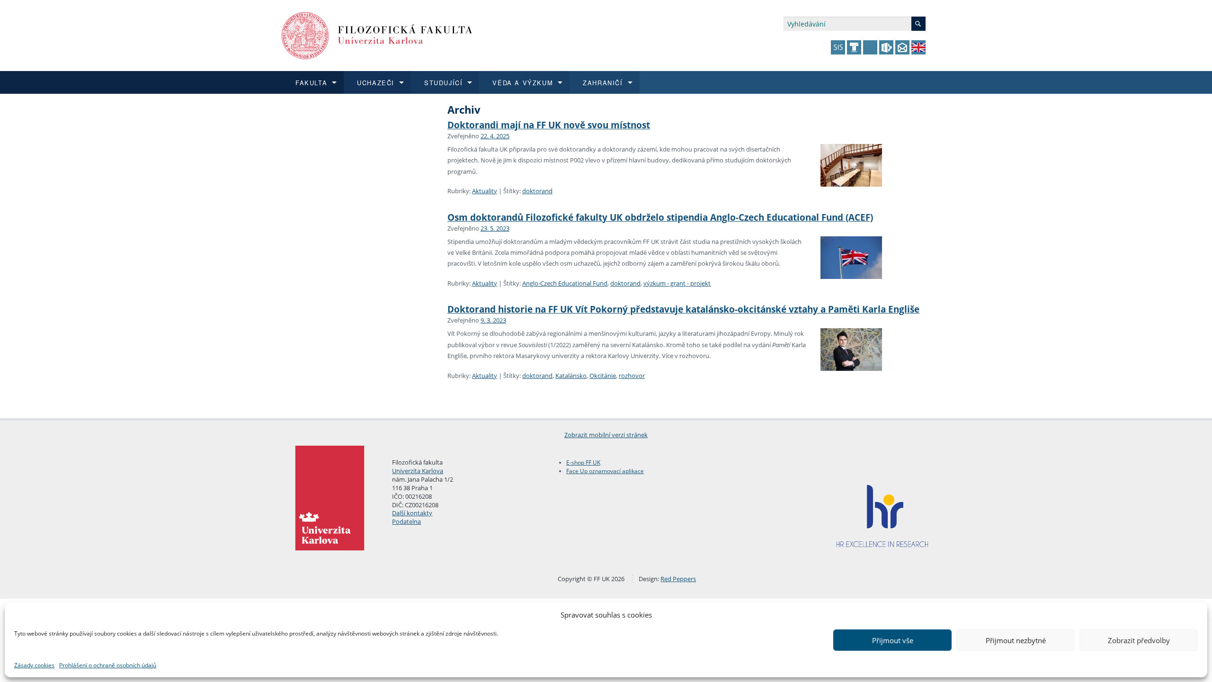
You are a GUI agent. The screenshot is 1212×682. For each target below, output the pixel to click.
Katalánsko (571, 375)
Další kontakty (412, 513)
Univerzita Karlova (417, 471)
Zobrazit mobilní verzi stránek (606, 435)
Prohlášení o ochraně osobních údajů (107, 665)
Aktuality (484, 191)
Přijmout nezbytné (1016, 640)
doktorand (537, 191)
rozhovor (632, 375)
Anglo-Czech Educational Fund (564, 283)
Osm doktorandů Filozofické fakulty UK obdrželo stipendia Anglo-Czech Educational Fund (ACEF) (660, 217)
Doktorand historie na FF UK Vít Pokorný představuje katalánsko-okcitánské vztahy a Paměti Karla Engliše (683, 309)
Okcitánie (602, 375)
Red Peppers (678, 578)
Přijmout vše (892, 640)
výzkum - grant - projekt (677, 283)
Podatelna (406, 521)
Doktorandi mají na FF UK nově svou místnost (548, 124)
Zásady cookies (34, 665)
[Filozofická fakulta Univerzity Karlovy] (377, 34)
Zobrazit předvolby (1139, 640)
